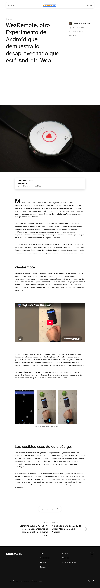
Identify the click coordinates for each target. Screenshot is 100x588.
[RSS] (93, 581)
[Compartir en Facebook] (47, 509)
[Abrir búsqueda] (92, 554)
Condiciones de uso (69, 562)
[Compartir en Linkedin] (52, 509)
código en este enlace (74, 366)
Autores (65, 553)
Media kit (43, 562)
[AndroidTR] (49, 5)
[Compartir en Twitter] (42, 509)
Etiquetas (65, 558)
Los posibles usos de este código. (29, 186)
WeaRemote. (23, 184)
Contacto (43, 567)
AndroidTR (14, 554)
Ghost (40, 581)
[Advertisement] (50, 90)
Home (42, 553)
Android (9, 19)
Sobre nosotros (45, 558)
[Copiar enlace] (57, 509)
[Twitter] (89, 581)
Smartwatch (72, 35)
